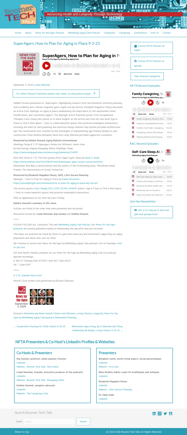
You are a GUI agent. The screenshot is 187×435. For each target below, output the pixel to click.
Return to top (22, 431)
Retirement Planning (65, 317)
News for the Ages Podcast (49, 32)
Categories (109, 32)
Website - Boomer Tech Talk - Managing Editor (40, 380)
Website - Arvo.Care (109, 366)
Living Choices (84, 313)
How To (155, 32)
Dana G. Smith (92, 157)
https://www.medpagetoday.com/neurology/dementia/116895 (45, 152)
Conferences (140, 32)
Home (18, 32)
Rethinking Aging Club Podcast (84, 32)
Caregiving (124, 32)
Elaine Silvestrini (70, 179)
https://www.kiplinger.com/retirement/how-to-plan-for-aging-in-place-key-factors (55, 183)
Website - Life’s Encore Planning (115, 389)
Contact (167, 32)
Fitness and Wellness (65, 313)
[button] (56, 93)
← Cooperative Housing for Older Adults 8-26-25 (39, 326)
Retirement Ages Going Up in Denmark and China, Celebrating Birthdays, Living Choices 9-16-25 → (97, 328)
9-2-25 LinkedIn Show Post (27, 275)
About (28, 32)
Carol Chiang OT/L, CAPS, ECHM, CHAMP (55, 188)
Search (19, 421)
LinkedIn (21, 362)
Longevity (98, 313)
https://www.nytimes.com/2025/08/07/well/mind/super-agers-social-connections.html (58, 161)
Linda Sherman (42, 84)
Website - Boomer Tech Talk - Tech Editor (38, 366)
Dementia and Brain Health (38, 313)
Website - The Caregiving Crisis (32, 393)
